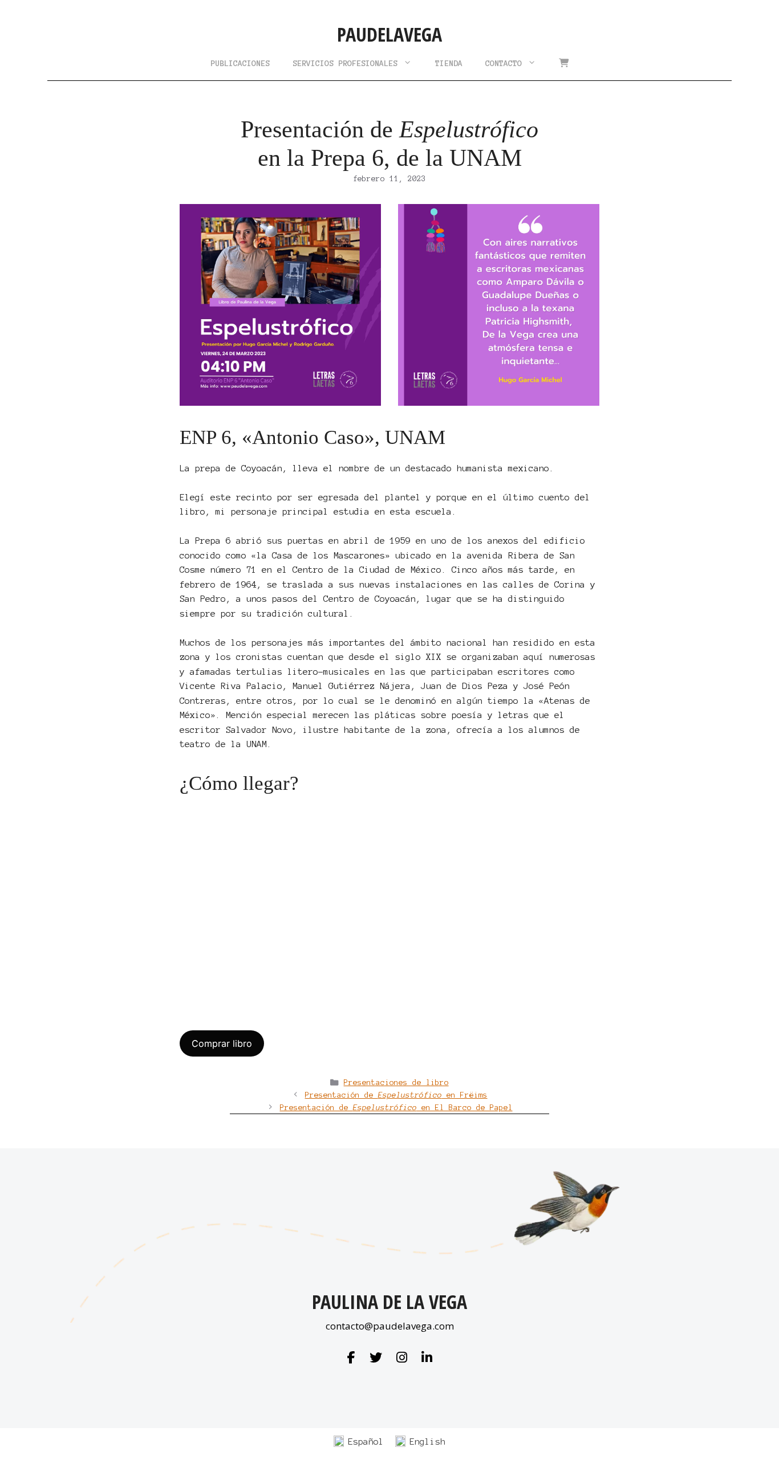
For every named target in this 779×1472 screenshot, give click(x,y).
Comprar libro (222, 1043)
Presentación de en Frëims (396, 1095)
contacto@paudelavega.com (390, 1325)
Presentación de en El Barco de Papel (396, 1107)
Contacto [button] (503, 63)
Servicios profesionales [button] (345, 63)
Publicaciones (240, 63)
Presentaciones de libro (396, 1082)
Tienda (448, 63)
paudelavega (389, 34)
